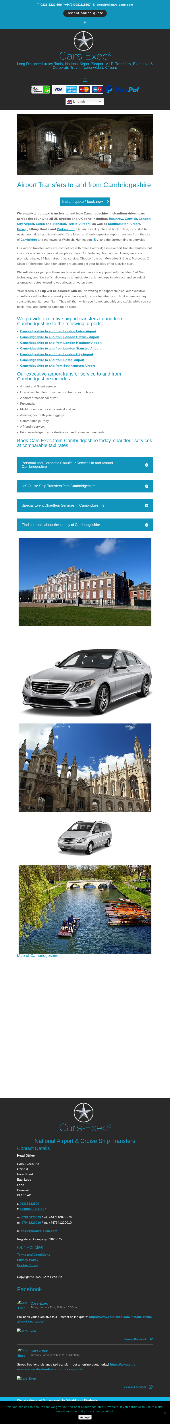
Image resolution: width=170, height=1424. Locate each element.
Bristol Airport (79, 223)
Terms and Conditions (33, 1254)
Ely (96, 239)
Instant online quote (85, 13)
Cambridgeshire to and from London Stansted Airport (60, 348)
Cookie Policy (27, 1265)
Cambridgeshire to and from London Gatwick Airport (59, 337)
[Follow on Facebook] (85, 22)
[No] (164, 1413)
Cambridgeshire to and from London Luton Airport (58, 331)
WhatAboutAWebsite (82, 1400)
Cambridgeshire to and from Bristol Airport (52, 360)
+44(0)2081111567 (77, 4)
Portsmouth (66, 229)
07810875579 (31, 1217)
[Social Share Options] (151, 1339)
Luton (41, 223)
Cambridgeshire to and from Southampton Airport (57, 365)
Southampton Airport (124, 223)
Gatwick (131, 218)
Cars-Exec (39, 1303)
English (78, 101)
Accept (85, 1417)
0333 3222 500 (51, 4)
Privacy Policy (27, 1260)
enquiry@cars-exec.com (115, 4)
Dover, (22, 229)
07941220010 (31, 1222)
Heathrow (116, 218)
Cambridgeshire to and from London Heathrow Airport (61, 342)
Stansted (59, 223)
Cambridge (29, 239)
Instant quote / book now (82, 201)
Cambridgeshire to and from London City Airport (56, 354)
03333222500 (29, 1203)
